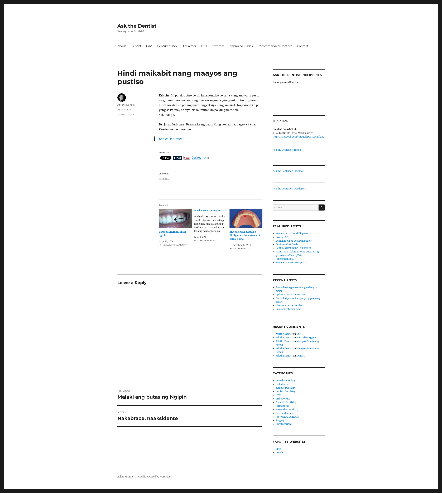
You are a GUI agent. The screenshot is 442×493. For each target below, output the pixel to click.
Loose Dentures (170, 139)
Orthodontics (283, 398)
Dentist (136, 46)
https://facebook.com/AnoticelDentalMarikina (298, 136)
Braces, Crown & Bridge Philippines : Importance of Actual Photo (244, 235)
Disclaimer (189, 46)
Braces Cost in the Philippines (292, 233)
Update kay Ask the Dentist (290, 294)
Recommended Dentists (275, 46)
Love (278, 395)
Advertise (218, 46)
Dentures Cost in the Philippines (293, 248)
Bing (278, 448)
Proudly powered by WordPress (154, 476)
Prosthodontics (125, 114)
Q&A (149, 46)
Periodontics (283, 405)
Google (279, 452)
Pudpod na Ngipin (306, 337)
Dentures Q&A (167, 46)
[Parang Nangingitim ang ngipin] (175, 218)
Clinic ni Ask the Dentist (289, 305)
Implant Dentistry (285, 391)
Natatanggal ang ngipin (288, 309)
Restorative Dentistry (287, 416)
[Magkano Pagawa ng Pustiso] (212, 225)
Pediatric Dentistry (286, 402)
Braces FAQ (282, 237)
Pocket (196, 157)
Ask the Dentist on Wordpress (289, 188)
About (121, 46)
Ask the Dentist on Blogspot (288, 171)
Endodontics (283, 384)
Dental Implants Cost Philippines (294, 240)
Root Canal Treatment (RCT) (291, 262)
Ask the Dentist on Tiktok (287, 149)
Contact (302, 46)
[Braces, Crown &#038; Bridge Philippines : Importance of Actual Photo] (245, 218)
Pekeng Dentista (285, 258)
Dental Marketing (285, 380)
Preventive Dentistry (287, 409)
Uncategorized (284, 424)
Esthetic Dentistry (285, 387)
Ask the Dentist (136, 26)
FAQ (204, 46)
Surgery (280, 420)
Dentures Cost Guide (287, 244)
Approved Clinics (241, 46)
